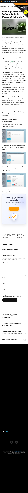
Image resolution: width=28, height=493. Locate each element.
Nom (3, 277)
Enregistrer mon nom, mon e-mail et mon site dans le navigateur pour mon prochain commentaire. (14, 295)
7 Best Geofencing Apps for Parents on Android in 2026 (9, 340)
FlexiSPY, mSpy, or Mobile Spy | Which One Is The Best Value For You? (8, 236)
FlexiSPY (7, 37)
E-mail (3, 283)
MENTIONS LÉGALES (16, 451)
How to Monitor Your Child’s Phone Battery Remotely (11, 324)
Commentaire (5, 262)
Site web (3, 289)
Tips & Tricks (21, 37)
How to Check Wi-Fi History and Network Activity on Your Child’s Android (10, 315)
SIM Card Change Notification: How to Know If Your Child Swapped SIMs (12, 332)
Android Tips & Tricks (15, 37)
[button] (14, 136)
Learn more (14, 209)
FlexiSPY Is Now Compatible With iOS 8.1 (21, 236)
